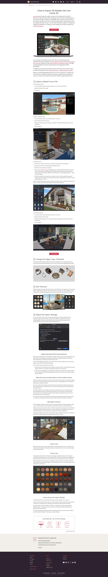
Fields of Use (33, 569)
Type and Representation (43, 169)
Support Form (48, 560)
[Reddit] (73, 562)
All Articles (40, 547)
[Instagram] (68, 562)
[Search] (77, 2)
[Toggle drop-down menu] (79, 2)
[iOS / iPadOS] (49, 524)
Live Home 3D (34, 2)
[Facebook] (66, 562)
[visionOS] (58, 1)
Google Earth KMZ (63, 63)
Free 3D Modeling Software (44, 540)
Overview (64, 557)
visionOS (31, 560)
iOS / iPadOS (32, 559)
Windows (31, 562)
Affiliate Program (49, 567)
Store (67, 1)
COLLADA (38, 63)
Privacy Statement (46, 573)
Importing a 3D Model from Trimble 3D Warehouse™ (50, 542)
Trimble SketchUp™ (53, 70)
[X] (70, 562)
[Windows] (61, 1)
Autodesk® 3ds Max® (58, 61)
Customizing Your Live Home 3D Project (47, 544)
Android (31, 564)
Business (48, 564)
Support (72, 1)
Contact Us (65, 559)
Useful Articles (31, 5)
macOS (31, 557)
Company (65, 555)
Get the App (54, 29)
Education (48, 565)
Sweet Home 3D (54, 63)
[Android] (63, 1)
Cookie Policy (53, 573)
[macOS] (53, 1)
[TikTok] (75, 562)
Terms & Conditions (61, 573)
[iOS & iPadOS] (56, 1)
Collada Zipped (63, 70)
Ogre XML (70, 70)
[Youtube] (64, 562)
